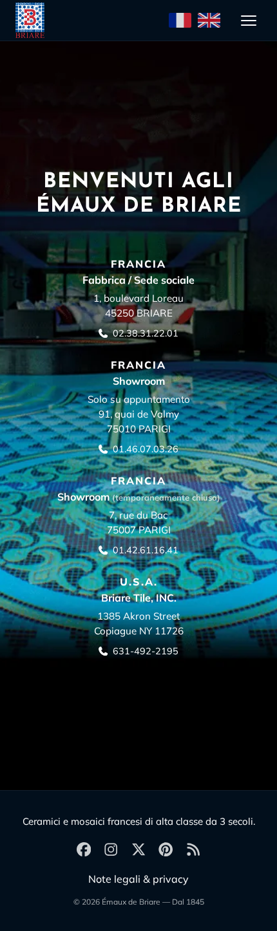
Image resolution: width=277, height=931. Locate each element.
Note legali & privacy (138, 878)
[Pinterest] (165, 850)
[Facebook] (84, 850)
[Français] (180, 20)
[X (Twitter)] (138, 850)
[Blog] (193, 850)
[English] (209, 20)
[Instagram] (111, 850)
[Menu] (249, 20)
